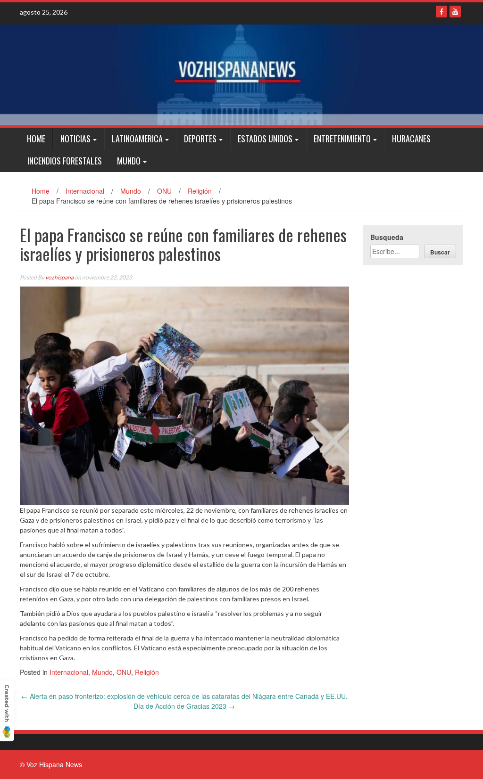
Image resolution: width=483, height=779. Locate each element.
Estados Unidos (265, 138)
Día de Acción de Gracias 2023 (184, 706)
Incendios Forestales (64, 161)
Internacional (85, 191)
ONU (164, 191)
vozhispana (59, 277)
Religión (200, 191)
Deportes (200, 138)
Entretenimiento (342, 138)
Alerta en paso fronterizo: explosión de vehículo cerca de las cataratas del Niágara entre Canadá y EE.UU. (184, 696)
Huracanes (411, 138)
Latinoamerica (137, 138)
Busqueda (386, 237)
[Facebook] (441, 11)
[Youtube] (455, 11)
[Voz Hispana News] (241, 73)
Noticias (75, 138)
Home (36, 138)
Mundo (129, 161)
